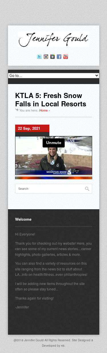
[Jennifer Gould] (53, 45)
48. (63, 346)
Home (43, 110)
